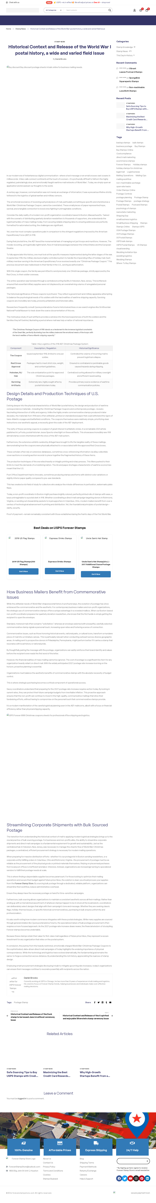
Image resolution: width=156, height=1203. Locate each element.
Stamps (143, 223)
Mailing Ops (141, 175)
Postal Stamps (122, 205)
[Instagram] (136, 1178)
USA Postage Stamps (126, 230)
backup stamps (123, 142)
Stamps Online (123, 226)
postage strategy (141, 201)
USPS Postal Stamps (125, 245)
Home (8, 29)
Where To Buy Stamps (126, 263)
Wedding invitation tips (126, 252)
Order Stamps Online (125, 190)
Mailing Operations (124, 175)
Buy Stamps (140, 146)
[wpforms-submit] (147, 1161)
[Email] (110, 1002)
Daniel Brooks (59, 59)
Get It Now (23, 571)
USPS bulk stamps (124, 241)
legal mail (120, 172)
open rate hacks (123, 186)
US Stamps (142, 245)
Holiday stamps (140, 164)
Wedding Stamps (124, 259)
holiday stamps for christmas (129, 168)
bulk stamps (138, 142)
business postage (124, 146)
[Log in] (135, 10)
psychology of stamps (126, 208)
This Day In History (124, 55)
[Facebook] (95, 1002)
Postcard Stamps (139, 205)
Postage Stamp (21, 1002)
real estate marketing (126, 212)
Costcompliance (124, 153)
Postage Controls (124, 194)
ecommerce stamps (125, 161)
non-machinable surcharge (128, 183)
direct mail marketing (125, 157)
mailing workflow (123, 179)
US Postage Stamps (125, 234)
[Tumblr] (106, 1002)
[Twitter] (99, 1002)
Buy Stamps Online (124, 150)
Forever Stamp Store (24, 883)
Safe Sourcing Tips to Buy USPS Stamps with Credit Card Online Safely (22, 1076)
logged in (22, 1098)
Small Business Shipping (127, 223)
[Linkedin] (102, 1002)
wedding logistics (124, 256)
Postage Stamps (123, 201)
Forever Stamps (123, 164)
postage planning (124, 197)
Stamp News (20, 29)
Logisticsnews (133, 172)
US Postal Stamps (124, 237)
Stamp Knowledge (124, 47)
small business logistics (126, 219)
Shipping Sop (122, 215)
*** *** (122, 68)
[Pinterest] (142, 1178)
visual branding (123, 248)
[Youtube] (130, 1178)
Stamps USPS (138, 226)
